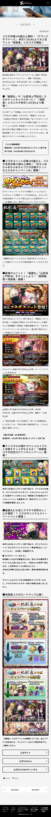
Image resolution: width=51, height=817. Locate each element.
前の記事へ (15, 790)
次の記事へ (35, 790)
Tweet (8, 778)
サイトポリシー (13, 809)
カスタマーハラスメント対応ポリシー (23, 809)
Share (16, 778)
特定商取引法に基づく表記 (44, 809)
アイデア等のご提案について (34, 809)
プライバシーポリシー (5, 809)
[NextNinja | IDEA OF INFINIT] (25, 4)
